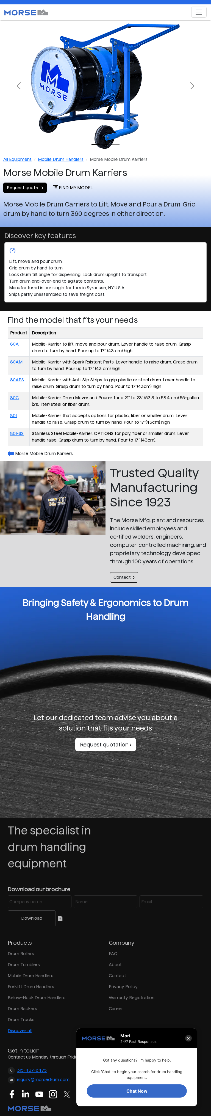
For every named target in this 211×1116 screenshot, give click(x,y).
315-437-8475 (32, 1070)
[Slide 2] (115, 144)
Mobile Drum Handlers (61, 159)
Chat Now (137, 1091)
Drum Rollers (21, 953)
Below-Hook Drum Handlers (36, 997)
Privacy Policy (123, 986)
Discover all (20, 1030)
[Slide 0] (95, 144)
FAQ (113, 953)
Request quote (23, 187)
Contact (122, 577)
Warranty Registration (131, 997)
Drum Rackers (22, 1008)
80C (14, 397)
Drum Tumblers (24, 964)
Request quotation (105, 745)
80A (14, 344)
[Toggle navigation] (199, 12)
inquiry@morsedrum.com (43, 1080)
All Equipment (17, 159)
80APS (17, 379)
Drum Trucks (21, 1019)
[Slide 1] (105, 144)
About (115, 964)
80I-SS (17, 433)
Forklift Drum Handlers (31, 986)
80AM (16, 362)
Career (116, 1008)
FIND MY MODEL (76, 187)
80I (13, 415)
